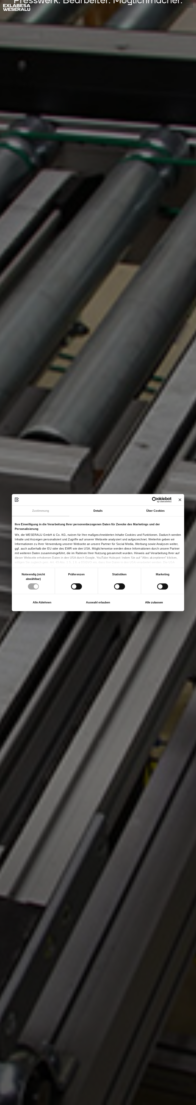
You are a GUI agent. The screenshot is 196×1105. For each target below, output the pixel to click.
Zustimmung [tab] (40, 510)
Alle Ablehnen (42, 602)
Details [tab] (98, 510)
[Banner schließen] (180, 499)
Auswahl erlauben (98, 602)
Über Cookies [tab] (155, 510)
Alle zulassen (154, 602)
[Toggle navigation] (189, 6)
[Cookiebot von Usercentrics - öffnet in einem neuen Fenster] (155, 500)
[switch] (76, 587)
